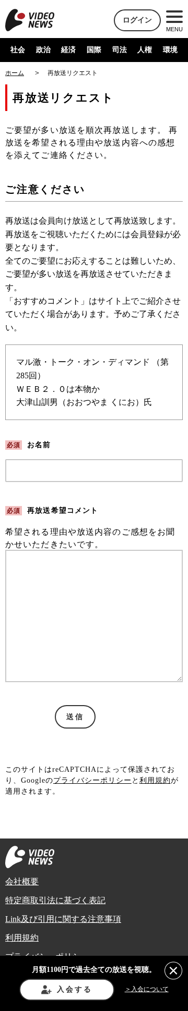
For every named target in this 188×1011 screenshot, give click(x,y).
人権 (144, 50)
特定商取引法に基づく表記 (55, 900)
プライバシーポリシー (92, 780)
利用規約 (155, 780)
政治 (43, 50)
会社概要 (22, 881)
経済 (68, 50)
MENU (174, 29)
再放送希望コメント (52, 510)
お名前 (29, 445)
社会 (17, 50)
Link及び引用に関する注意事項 (63, 919)
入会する (74, 989)
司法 (119, 50)
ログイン (137, 20)
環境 (170, 50)
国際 (94, 50)
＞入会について (147, 989)
